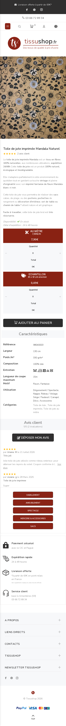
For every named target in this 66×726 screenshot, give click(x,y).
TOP (33, 719)
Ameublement (33, 503)
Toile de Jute (39, 405)
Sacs (33, 526)
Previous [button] (3, 98)
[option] (33, 98)
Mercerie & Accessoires (33, 518)
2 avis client (23, 153)
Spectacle (33, 510)
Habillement (33, 495)
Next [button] (63, 98)
